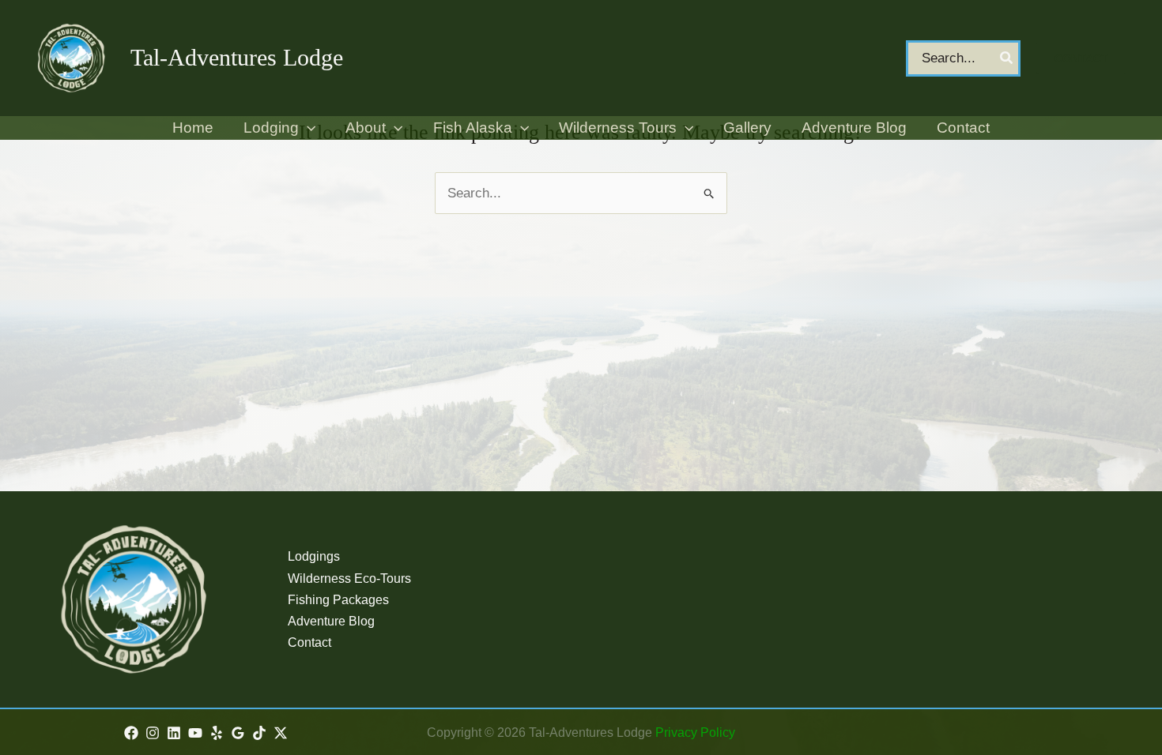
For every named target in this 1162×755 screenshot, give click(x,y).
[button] (1081, 58)
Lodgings (314, 556)
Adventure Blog (331, 621)
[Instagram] (152, 733)
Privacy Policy (695, 732)
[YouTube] (195, 733)
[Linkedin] (174, 733)
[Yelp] (216, 733)
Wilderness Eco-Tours (349, 578)
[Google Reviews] (238, 733)
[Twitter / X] (280, 733)
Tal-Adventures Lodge (236, 57)
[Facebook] (131, 733)
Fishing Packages (338, 600)
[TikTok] (259, 733)
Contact (309, 642)
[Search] (1007, 58)
